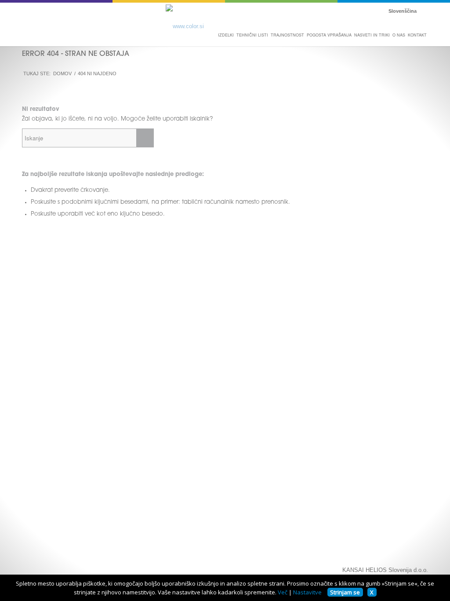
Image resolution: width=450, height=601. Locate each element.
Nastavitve (307, 592)
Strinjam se (345, 592)
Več (282, 592)
